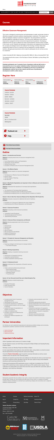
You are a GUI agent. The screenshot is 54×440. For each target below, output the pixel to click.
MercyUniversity (29, 81)
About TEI (36, 396)
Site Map (26, 402)
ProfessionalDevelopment (40, 82)
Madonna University (9, 333)
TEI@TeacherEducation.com (31, 12)
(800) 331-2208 (9, 12)
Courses (15, 396)
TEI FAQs (26, 399)
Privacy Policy (16, 402)
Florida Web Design (32, 435)
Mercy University (8, 331)
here (50, 357)
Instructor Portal (38, 399)
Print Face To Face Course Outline (13, 148)
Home (4, 396)
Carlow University (8, 330)
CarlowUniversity (7, 81)
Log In (4, 399)
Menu (4, 9)
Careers (4, 402)
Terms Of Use (37, 402)
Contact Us (15, 399)
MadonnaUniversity (18, 81)
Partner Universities (28, 396)
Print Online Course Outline (13, 145)
